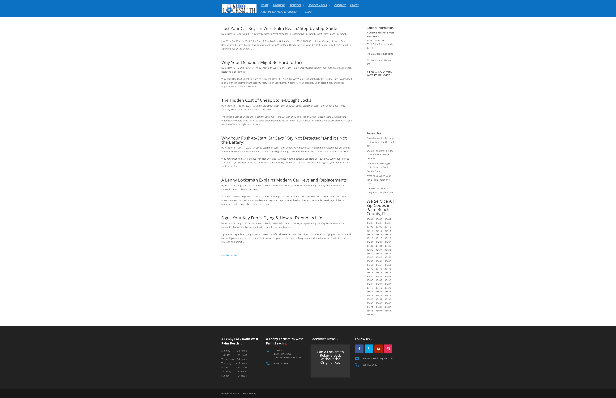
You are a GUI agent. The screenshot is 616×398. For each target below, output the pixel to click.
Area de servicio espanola (279, 12)
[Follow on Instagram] (388, 348)
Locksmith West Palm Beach (337, 67)
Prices (354, 5)
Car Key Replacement (328, 185)
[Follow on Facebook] (359, 348)
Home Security (300, 67)
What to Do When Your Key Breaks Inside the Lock (379, 179)
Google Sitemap (231, 393)
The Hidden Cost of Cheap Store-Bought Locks (266, 100)
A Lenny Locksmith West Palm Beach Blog (315, 105)
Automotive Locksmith (304, 33)
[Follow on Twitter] (369, 348)
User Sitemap (248, 393)
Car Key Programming (277, 151)
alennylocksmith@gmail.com (378, 358)
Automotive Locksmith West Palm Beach (242, 151)
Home (264, 5)
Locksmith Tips (239, 109)
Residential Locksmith (233, 71)
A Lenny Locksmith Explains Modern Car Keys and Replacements (284, 180)
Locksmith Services (300, 151)
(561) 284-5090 (281, 363)
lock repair (315, 67)
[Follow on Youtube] (378, 348)
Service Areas (317, 5)
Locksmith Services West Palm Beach (330, 151)
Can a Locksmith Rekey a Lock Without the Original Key (380, 142)
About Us (279, 5)
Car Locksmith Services (245, 189)
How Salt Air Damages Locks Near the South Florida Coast (378, 167)
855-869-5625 (370, 364)
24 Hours (243, 375)
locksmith (230, 33)
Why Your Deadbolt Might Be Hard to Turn (262, 62)
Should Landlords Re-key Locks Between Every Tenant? (380, 154)
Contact (340, 5)
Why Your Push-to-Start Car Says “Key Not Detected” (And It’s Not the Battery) (284, 140)
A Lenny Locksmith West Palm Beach (271, 33)
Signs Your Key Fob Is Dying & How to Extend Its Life (271, 218)
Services (295, 5)
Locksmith (238, 227)
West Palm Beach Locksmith (332, 33)
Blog (308, 12)
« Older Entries (229, 255)
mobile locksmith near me (280, 227)
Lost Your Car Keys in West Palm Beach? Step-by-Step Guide (279, 28)
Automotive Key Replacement (309, 147)
